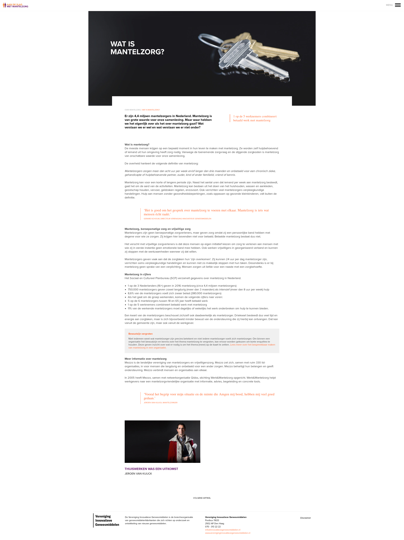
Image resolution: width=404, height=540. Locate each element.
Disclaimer (305, 517)
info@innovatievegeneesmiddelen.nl (222, 529)
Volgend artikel (202, 498)
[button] (398, 5)
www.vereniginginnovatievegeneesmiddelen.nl (227, 533)
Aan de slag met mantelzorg (15, 5)
